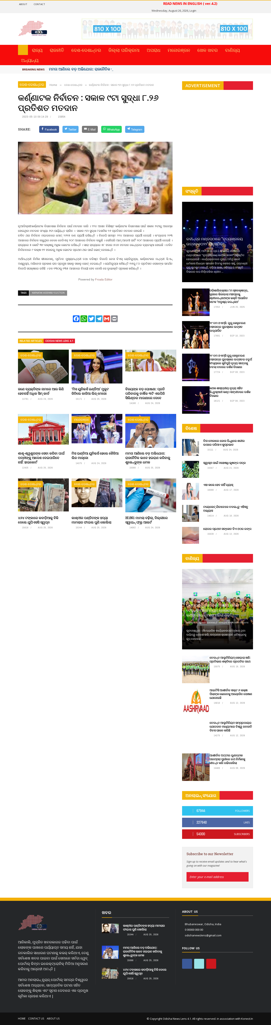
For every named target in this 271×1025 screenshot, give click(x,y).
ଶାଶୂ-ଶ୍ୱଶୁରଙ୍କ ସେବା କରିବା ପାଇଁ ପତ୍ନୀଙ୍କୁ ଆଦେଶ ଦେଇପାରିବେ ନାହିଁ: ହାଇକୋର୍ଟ (41, 457)
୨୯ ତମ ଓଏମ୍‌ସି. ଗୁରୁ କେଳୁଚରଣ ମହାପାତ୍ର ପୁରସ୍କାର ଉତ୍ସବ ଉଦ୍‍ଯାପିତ (228, 327)
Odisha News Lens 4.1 (59, 341)
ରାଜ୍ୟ (37, 50)
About (23, 4)
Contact (39, 4)
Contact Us (36, 1018)
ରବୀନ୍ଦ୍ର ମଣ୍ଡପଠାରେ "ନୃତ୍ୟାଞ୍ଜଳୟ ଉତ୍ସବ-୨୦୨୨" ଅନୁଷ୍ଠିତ (214, 241)
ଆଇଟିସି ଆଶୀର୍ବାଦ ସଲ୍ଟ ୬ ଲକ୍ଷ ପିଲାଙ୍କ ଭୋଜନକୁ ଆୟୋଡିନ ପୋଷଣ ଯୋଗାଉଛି (231, 694)
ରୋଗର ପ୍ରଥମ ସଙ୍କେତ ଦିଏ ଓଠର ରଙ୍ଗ (227, 529)
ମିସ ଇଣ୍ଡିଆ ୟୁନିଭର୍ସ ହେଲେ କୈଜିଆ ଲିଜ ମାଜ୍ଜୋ (95, 455)
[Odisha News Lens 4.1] (32, 923)
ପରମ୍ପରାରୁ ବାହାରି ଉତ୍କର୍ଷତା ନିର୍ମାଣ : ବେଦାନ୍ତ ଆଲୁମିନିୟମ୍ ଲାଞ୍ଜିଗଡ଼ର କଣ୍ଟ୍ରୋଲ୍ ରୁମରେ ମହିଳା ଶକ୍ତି (213, 610)
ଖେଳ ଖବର (207, 50)
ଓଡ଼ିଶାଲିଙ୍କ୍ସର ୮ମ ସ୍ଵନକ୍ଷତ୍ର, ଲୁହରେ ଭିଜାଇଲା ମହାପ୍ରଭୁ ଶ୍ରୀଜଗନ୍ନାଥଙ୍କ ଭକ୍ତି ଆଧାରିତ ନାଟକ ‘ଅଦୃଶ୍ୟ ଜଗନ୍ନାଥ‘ (229, 296)
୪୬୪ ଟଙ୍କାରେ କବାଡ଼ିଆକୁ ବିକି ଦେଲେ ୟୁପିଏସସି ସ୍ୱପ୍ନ (38, 519)
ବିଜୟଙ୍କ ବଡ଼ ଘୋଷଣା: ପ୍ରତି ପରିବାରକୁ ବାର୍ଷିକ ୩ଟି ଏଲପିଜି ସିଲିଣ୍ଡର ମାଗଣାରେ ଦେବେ (145, 393)
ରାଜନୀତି (57, 50)
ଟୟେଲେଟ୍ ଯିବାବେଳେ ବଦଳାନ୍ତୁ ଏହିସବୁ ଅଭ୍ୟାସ (225, 508)
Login (192, 10)
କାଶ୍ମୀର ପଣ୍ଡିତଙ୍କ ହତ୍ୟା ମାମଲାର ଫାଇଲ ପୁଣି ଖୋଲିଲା (91, 519)
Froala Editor (103, 279)
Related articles (31, 341)
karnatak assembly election (48, 292)
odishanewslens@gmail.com (203, 935)
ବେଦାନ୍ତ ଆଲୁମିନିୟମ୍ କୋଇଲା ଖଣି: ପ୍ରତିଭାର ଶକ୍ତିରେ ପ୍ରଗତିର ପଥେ (230, 659)
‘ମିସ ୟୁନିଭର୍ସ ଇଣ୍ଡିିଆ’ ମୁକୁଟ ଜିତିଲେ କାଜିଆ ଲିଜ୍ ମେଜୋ (90, 391)
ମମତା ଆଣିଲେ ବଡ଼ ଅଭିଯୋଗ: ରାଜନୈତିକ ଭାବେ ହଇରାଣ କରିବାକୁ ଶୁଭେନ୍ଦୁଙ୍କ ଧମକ (147, 457)
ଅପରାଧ (153, 50)
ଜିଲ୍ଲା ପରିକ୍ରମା (124, 50)
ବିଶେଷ (191, 428)
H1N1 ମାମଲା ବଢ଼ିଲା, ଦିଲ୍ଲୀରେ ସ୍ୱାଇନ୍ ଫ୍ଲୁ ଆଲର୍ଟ (146, 519)
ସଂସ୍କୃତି (191, 191)
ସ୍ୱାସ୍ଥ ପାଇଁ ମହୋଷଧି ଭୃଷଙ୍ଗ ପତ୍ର (224, 463)
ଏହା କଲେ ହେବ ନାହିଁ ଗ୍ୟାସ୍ (218, 485)
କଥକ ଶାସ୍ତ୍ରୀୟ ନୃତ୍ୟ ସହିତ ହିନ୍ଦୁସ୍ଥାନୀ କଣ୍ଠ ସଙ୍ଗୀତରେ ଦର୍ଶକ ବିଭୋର (230, 392)
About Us (53, 1018)
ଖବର (106, 912)
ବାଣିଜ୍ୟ (232, 50)
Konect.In (247, 1019)
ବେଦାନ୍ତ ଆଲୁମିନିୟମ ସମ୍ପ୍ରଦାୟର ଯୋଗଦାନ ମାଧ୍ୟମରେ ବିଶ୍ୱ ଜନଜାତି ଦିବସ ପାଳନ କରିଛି (231, 726)
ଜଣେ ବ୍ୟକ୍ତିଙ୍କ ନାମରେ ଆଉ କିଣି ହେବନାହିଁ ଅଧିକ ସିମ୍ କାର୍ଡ (41, 391)
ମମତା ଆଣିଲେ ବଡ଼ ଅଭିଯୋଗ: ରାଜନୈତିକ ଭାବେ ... (86, 68)
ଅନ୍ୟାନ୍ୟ (30, 60)
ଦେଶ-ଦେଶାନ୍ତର (86, 50)
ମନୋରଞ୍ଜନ (179, 50)
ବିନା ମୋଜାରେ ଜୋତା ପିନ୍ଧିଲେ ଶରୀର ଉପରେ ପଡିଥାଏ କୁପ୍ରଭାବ (224, 443)
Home (21, 1018)
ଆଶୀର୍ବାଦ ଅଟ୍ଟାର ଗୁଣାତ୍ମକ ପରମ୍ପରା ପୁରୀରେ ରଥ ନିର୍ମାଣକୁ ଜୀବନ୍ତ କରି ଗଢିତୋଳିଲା (227, 759)
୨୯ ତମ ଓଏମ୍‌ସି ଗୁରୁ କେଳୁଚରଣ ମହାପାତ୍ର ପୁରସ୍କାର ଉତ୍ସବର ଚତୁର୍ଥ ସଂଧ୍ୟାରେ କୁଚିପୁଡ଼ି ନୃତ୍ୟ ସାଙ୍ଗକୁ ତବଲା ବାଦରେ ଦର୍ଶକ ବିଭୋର (231, 361)
